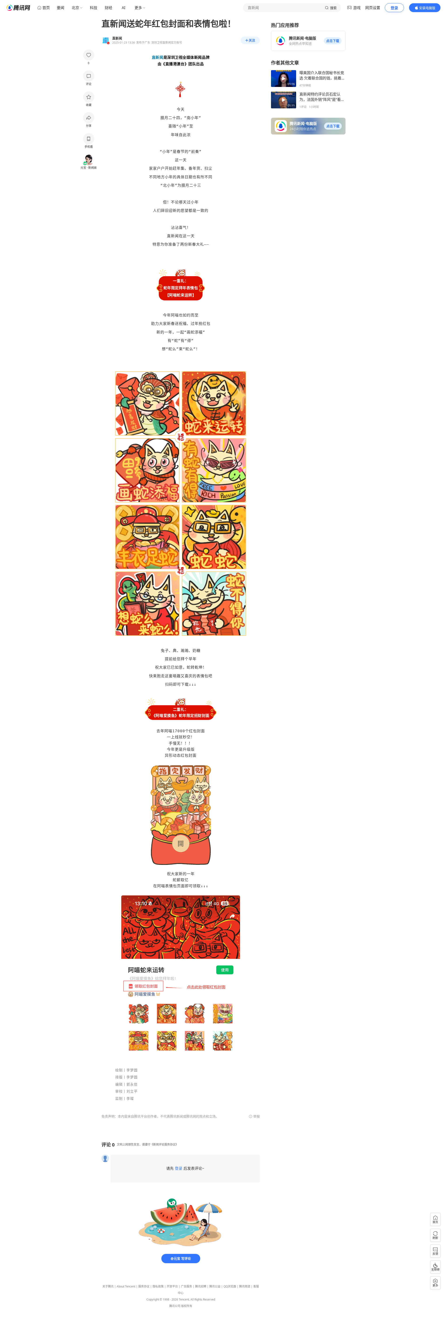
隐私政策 (158, 1286)
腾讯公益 (214, 1286)
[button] (333, 40)
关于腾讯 (108, 1286)
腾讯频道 (244, 1286)
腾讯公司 (174, 1306)
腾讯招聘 (200, 1286)
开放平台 (172, 1286)
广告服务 (186, 1286)
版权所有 (186, 1306)
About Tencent (126, 1286)
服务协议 (143, 1286)
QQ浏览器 (230, 1286)
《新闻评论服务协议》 (164, 1144)
